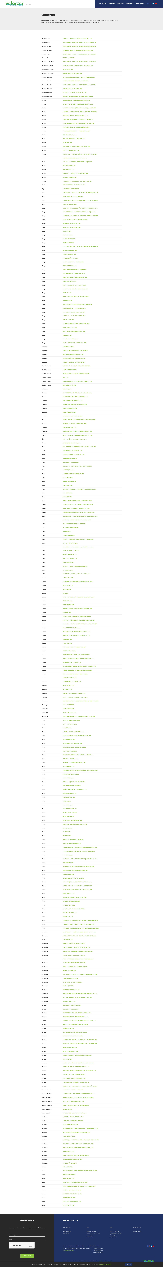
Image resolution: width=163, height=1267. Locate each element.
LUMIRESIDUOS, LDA (69, 797)
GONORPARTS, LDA (68, 778)
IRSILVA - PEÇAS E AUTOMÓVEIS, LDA (74, 782)
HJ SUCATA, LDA (67, 689)
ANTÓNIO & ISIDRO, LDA (70, 678)
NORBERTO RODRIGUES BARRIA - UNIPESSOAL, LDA (78, 1144)
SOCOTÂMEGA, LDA (68, 893)
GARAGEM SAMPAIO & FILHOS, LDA (73, 354)
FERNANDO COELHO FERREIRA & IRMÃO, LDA (76, 127)
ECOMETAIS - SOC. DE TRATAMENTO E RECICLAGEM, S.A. (79, 1020)
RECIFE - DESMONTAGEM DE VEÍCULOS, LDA (76, 296)
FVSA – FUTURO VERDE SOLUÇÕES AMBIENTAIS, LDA (78, 959)
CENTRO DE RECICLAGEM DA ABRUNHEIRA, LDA (77, 1013)
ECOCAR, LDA (67, 612)
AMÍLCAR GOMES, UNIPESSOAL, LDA (73, 732)
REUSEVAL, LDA (67, 300)
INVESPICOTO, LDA (68, 1178)
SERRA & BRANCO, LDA (69, 427)
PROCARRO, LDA (68, 855)
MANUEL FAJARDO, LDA (70, 408)
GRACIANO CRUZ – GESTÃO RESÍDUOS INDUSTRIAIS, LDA (80, 1171)
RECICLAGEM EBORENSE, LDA (71, 443)
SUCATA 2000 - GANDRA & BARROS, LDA (74, 1113)
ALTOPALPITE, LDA (68, 346)
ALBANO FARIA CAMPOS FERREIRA (73, 1121)
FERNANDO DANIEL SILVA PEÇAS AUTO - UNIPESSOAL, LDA (80, 770)
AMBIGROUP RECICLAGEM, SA (72, 1005)
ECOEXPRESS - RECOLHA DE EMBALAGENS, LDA (77, 616)
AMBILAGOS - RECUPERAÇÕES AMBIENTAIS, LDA (77, 466)
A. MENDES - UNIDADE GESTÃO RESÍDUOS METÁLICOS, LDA (80, 208)
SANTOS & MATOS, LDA (69, 385)
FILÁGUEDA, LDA (68, 477)
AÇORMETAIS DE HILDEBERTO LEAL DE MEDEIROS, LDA (79, 77)
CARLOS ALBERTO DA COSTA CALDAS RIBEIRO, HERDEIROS (80, 246)
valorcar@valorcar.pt (69, 1250)
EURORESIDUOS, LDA (69, 1136)
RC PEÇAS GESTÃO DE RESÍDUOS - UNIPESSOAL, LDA (78, 866)
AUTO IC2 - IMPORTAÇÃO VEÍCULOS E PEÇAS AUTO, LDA (79, 108)
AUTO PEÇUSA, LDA (68, 470)
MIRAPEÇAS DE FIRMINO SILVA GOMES (74, 285)
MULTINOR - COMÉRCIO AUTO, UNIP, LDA (75, 824)
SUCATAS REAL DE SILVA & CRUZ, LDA (74, 909)
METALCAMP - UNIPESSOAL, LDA (72, 820)
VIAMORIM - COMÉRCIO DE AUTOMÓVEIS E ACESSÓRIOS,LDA (81, 928)
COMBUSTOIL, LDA (68, 604)
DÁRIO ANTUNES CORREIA (71, 527)
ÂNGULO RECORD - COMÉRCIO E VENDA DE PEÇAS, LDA (79, 212)
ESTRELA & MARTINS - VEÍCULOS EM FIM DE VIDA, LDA (78, 123)
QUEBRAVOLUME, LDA (69, 651)
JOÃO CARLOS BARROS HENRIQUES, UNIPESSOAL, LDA (79, 1186)
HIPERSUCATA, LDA (68, 685)
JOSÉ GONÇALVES (68, 1028)
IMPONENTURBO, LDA (69, 1174)
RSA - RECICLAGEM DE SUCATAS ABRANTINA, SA (77, 997)
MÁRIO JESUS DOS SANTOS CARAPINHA (75, 158)
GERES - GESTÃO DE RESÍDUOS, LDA (73, 262)
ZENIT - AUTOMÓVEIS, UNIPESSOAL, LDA (75, 343)
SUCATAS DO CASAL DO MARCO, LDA (74, 1074)
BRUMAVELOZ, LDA (68, 242)
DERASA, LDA (67, 531)
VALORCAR (102, 4)
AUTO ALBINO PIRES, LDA (70, 1124)
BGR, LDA (65, 593)
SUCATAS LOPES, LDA (69, 1001)
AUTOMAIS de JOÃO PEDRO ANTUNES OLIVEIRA (77, 520)
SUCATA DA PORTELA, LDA (70, 339)
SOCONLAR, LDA (68, 493)
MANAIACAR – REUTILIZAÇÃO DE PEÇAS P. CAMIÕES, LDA (80, 154)
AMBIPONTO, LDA (68, 940)
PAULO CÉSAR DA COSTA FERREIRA (73, 839)
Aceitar (129, 1264)
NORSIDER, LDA (67, 828)
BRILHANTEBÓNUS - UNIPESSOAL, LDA (74, 747)
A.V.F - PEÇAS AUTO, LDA (70, 724)
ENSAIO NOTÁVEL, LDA (69, 254)
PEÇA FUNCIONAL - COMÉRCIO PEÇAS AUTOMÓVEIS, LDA (80, 847)
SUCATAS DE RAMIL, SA (69, 177)
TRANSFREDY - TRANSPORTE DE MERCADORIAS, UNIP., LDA (80, 920)
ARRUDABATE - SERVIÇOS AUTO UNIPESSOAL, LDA (78, 581)
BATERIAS (120, 4)
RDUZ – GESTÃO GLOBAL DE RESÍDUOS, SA (75, 870)
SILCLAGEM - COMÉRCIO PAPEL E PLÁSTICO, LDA (77, 889)
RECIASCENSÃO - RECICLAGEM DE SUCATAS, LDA (77, 381)
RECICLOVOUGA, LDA (69, 1198)
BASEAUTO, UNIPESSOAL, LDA (71, 223)
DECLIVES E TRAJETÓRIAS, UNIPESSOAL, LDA (76, 508)
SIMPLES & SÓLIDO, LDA (70, 327)
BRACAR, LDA (67, 231)
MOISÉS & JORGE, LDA (69, 970)
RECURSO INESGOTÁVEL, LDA (71, 990)
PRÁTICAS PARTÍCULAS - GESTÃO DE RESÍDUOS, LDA (78, 1063)
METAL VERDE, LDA (68, 816)
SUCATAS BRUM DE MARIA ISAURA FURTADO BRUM (78, 96)
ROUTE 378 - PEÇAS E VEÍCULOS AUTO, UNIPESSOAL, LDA (79, 1070)
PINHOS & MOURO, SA (69, 166)
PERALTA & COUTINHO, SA (70, 978)
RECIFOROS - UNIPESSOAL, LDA (72, 982)
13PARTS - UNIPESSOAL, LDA (71, 720)
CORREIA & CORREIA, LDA (70, 758)
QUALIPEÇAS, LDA (68, 862)
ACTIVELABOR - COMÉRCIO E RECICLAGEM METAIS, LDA (79, 932)
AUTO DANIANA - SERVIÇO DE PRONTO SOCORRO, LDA (79, 1094)
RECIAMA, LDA (67, 293)
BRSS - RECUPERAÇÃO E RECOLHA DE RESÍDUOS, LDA (78, 597)
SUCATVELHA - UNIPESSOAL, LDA (72, 450)
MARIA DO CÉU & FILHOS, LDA (71, 628)
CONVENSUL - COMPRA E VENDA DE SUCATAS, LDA (78, 951)
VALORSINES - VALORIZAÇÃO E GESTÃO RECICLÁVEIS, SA (80, 1086)
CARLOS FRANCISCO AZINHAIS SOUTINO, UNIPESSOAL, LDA (81, 701)
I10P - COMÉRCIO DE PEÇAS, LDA (72, 400)
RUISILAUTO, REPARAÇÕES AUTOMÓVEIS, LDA (76, 574)
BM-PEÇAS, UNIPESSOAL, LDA (71, 227)
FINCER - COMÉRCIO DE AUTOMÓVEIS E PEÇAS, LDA (78, 539)
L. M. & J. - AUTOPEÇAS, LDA (71, 150)
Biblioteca (66, 1233)
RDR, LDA (65, 377)
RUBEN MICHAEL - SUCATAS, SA (72, 662)
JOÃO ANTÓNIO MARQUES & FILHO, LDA (74, 439)
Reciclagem (90, 1235)
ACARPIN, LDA (67, 728)
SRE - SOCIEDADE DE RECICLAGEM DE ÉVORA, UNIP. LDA (79, 447)
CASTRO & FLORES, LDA (70, 751)
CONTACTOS (140, 4)
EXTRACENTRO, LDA (69, 535)
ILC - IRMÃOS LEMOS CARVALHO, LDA (74, 139)
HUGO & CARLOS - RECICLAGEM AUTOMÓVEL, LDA (77, 435)
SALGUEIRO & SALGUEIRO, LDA (72, 1201)
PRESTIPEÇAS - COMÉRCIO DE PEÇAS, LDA (75, 289)
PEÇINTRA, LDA (67, 639)
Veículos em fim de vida (93, 1233)
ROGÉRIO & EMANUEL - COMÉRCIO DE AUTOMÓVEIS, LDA (79, 489)
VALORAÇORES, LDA (69, 58)
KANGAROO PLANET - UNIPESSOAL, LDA (75, 1032)
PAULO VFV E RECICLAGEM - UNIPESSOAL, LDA (76, 635)
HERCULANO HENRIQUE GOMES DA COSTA (75, 1024)
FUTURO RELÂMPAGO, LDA (70, 258)
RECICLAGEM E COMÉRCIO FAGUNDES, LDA (76, 81)
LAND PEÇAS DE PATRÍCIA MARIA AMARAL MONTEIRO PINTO (81, 1140)
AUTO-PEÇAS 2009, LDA (70, 370)
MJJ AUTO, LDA (67, 1059)
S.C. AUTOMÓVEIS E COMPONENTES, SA (74, 308)
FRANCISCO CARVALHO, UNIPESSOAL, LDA (75, 397)
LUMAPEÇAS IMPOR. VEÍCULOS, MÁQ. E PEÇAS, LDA (78, 547)
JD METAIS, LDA (67, 142)
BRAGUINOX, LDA (68, 235)
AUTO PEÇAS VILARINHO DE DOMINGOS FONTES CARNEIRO (80, 215)
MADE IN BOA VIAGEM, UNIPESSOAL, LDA (75, 277)
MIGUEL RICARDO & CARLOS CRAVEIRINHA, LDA (77, 1055)
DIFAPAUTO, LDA (68, 1167)
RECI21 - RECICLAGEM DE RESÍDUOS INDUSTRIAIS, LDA (79, 420)
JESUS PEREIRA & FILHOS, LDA (72, 785)
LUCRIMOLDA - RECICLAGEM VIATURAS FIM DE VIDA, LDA (80, 1040)
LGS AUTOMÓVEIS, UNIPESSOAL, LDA (74, 273)
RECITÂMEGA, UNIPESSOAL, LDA (72, 1159)
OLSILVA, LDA (67, 832)
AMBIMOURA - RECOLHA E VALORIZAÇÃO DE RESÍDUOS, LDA (80, 192)
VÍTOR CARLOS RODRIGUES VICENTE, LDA (75, 674)
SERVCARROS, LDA (68, 320)
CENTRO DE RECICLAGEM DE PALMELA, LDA (75, 115)
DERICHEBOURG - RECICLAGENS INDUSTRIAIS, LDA (78, 1097)
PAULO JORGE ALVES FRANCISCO (73, 416)
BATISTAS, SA (67, 589)
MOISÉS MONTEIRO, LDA (70, 554)
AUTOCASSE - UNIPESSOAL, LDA (72, 743)
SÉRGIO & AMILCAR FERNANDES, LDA (74, 362)
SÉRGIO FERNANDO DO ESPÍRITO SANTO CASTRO (77, 886)
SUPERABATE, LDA (68, 916)
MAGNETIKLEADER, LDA (70, 1047)
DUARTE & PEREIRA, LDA (70, 250)
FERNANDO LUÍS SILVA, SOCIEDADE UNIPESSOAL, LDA (79, 620)
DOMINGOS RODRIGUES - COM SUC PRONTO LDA (77, 608)
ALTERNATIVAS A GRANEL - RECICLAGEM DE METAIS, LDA (80, 936)
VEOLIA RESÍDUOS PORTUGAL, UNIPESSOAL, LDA (77, 500)
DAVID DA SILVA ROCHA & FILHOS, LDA (74, 762)
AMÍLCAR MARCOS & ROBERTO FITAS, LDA (75, 350)
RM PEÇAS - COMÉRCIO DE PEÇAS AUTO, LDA (76, 1067)
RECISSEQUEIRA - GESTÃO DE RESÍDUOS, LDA (76, 655)
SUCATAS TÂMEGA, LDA (69, 1163)
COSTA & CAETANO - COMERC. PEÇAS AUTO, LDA (77, 393)
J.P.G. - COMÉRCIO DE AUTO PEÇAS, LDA (75, 269)
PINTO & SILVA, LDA (68, 169)
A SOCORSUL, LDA (68, 578)
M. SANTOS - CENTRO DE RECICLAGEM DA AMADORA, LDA (80, 624)
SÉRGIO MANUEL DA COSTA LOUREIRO (74, 316)
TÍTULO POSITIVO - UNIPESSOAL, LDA (74, 185)
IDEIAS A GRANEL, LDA (69, 135)
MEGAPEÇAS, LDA (68, 805)
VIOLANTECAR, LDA (68, 1205)
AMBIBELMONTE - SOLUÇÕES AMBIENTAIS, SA (76, 366)
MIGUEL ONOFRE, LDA (69, 481)
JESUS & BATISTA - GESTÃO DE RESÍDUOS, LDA (76, 146)
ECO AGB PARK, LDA (69, 705)
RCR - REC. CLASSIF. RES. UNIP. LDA (73, 1101)
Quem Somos (67, 1231)
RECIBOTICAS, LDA (68, 1151)
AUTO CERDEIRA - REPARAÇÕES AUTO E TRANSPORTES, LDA (80, 1128)
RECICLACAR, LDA (68, 874)
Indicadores (90, 1237)
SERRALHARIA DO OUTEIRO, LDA (72, 73)
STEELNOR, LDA (67, 335)
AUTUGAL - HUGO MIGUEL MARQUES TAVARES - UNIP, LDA (80, 112)
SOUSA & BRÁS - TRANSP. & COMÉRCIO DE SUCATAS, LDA (79, 666)
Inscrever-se (27, 1255)
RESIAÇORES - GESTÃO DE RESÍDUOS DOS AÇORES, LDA (79, 42)
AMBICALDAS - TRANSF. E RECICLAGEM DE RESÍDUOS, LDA (80, 516)
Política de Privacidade (105, 1264)
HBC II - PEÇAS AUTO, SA (70, 543)
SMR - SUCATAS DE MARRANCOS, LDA (74, 331)
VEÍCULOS (112, 4)
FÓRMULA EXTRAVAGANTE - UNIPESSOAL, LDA (76, 131)
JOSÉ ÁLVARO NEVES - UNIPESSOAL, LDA (75, 404)
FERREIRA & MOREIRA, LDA (71, 774)
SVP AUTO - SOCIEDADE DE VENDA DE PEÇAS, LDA (77, 181)
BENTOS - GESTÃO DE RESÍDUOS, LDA (74, 943)
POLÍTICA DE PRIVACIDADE (105, 1261)
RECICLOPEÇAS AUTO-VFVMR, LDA (73, 878)
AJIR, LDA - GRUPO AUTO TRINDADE (73, 1117)
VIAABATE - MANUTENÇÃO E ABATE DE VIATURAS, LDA (78, 924)
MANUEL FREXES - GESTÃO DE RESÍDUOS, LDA (76, 373)
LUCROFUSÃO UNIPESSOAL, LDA (72, 1194)
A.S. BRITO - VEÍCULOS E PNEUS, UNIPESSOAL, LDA (78, 504)
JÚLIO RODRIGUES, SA (69, 793)
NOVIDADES (129, 4)
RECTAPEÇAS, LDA (68, 986)
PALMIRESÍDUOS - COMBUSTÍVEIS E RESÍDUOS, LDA (78, 1147)
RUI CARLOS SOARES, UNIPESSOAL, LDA (75, 424)
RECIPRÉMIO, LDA (68, 562)
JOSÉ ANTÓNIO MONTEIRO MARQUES (74, 963)
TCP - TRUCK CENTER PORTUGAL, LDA (74, 1078)
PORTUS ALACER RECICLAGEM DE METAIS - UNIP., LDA (79, 716)
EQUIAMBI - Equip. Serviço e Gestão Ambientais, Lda (78, 50)
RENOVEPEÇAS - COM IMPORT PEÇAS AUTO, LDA (77, 882)
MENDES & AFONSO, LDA (70, 809)
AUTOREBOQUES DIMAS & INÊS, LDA (73, 474)
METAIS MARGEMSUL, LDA (70, 1051)
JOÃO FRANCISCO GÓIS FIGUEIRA (73, 196)
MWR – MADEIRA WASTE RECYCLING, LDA (75, 697)
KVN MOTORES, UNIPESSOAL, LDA (73, 1036)
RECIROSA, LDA (67, 1109)
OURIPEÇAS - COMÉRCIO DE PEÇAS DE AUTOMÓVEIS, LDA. (80, 974)
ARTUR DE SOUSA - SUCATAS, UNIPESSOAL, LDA (77, 735)
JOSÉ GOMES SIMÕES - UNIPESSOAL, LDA (75, 789)
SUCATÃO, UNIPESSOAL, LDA (71, 901)
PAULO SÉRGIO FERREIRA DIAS (72, 843)
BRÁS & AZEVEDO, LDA (69, 239)
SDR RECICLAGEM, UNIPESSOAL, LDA (74, 312)
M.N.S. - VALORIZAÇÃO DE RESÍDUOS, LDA (75, 966)
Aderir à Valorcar (91, 1231)
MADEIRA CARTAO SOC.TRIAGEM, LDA (74, 693)
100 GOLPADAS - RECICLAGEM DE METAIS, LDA (76, 100)
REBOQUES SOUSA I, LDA (70, 558)
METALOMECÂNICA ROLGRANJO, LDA (74, 358)
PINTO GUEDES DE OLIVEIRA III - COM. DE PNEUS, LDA (79, 851)
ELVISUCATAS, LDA (68, 708)
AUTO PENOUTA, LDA (69, 739)
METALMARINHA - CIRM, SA (71, 551)
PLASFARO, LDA (67, 485)
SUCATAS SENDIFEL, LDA (70, 913)
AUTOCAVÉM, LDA (68, 585)
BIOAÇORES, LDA (68, 69)
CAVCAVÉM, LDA (67, 601)
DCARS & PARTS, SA (68, 766)
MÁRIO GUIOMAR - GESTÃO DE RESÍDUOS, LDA (76, 631)
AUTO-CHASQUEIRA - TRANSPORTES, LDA (75, 219)
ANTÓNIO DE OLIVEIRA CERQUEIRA (73, 1090)
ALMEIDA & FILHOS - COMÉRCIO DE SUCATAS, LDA (77, 38)
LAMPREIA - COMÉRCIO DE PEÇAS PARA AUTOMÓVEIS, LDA (80, 200)
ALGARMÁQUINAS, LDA (70, 458)
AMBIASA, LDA (67, 389)
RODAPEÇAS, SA (68, 570)
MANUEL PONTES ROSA (69, 204)
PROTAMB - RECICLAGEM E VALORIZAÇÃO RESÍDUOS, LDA (80, 859)
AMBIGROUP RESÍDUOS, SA (71, 189)
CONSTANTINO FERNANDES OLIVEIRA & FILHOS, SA (78, 119)
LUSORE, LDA (67, 801)
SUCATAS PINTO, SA (69, 905)
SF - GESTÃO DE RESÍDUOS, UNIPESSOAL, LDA (76, 323)
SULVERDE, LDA (67, 497)
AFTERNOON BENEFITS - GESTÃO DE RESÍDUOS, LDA (78, 104)
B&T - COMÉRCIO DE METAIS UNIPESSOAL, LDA (76, 1132)
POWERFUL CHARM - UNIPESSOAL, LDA (74, 647)
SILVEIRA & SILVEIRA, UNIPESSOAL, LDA (74, 92)
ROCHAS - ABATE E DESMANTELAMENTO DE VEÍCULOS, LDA (80, 993)
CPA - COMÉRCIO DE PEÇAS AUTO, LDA (74, 524)
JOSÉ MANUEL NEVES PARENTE (72, 1190)
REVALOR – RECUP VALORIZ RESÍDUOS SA (75, 566)
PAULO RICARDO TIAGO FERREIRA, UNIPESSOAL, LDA (78, 512)
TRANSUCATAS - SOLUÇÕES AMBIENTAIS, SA (76, 1082)
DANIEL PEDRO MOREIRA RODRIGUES (74, 955)
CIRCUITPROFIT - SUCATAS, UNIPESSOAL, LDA (76, 947)
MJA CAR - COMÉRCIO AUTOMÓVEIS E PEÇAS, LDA (78, 162)
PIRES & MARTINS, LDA (69, 712)
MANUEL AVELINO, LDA (69, 281)
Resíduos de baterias (115, 1233)
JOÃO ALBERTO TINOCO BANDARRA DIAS (75, 1182)
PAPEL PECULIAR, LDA (69, 412)
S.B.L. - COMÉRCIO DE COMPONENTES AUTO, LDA (77, 304)
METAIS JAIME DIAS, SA (70, 812)
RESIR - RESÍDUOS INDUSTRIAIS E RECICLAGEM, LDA (78, 658)
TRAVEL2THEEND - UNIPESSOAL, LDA (73, 454)
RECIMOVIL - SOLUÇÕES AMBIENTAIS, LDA (75, 173)
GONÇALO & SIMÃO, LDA (70, 266)
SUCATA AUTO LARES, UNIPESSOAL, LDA (75, 897)
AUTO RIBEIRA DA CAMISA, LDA (72, 682)
